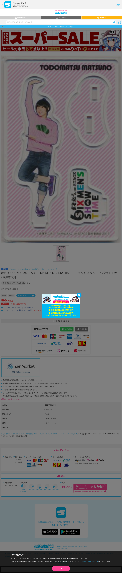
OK (61, 569)
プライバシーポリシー (89, 561)
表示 (118, 5)
